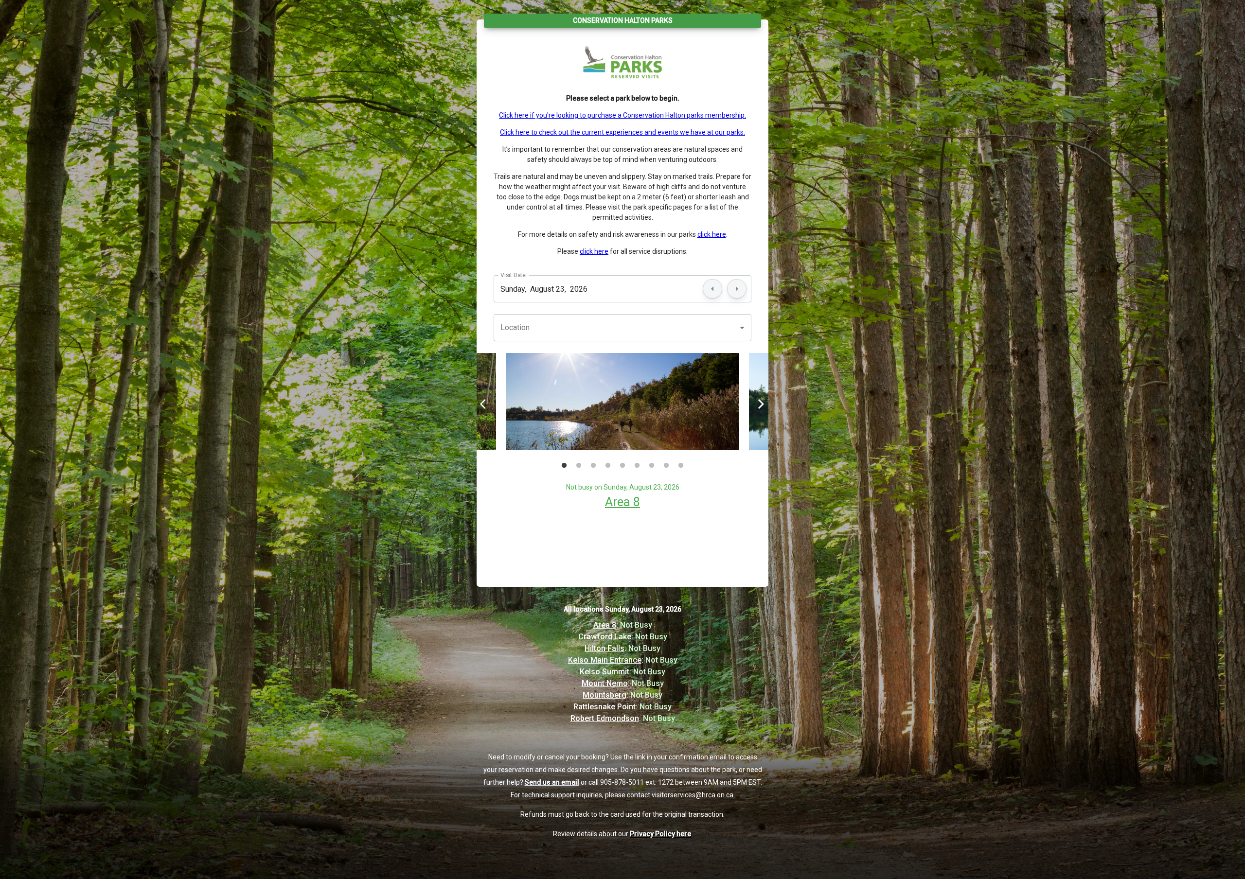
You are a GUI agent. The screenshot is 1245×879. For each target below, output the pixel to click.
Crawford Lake (604, 636)
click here (711, 234)
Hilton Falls (604, 648)
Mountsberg (604, 695)
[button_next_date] (737, 289)
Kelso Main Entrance (604, 660)
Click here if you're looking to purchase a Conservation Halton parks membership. (622, 115)
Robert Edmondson (604, 718)
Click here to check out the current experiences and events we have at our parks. (622, 132)
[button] (622, 327)
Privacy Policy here (660, 834)
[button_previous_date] (712, 289)
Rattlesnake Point (604, 706)
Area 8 (622, 501)
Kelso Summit (604, 671)
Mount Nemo (605, 683)
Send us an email (552, 782)
